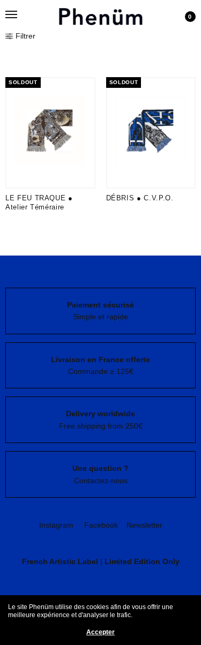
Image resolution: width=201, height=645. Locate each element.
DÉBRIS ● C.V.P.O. (140, 198)
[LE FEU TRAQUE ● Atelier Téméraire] (50, 133)
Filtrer (25, 36)
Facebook (101, 525)
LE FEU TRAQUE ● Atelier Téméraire (39, 202)
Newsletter (144, 525)
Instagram (56, 525)
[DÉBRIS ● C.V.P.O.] (151, 133)
